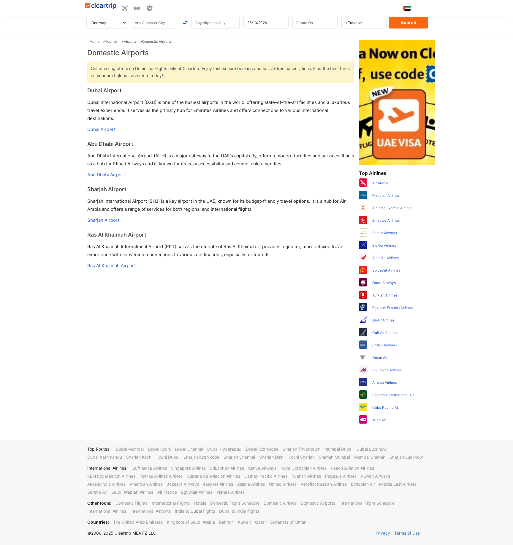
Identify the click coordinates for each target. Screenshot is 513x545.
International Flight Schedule (367, 503)
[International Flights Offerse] (149, 9)
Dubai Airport (101, 129)
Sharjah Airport (103, 220)
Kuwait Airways (375, 476)
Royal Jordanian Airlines (304, 467)
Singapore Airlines (188, 467)
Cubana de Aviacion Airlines (213, 476)
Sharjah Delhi (271, 457)
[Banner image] (397, 102)
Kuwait (244, 522)
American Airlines (146, 484)
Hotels (200, 503)
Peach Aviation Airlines (352, 467)
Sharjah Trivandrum (301, 448)
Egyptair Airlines (196, 492)
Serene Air (97, 492)
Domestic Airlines (280, 503)
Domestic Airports (318, 503)
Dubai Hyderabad (224, 448)
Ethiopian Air (363, 484)
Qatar (260, 522)
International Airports (150, 511)
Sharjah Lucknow (406, 457)
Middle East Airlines (398, 484)
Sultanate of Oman (288, 522)
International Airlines (106, 511)
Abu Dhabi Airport (106, 175)
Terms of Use (407, 533)
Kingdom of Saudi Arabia (191, 522)
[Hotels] (137, 9)
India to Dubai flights (195, 511)
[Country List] (407, 8)
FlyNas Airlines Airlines (161, 476)
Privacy (383, 533)
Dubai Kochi (159, 448)
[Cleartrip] (101, 6)
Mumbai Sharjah (369, 457)
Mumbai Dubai (338, 448)
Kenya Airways (262, 467)
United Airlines (283, 484)
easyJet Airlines (218, 484)
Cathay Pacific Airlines (265, 476)
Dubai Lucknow (372, 448)
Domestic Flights (131, 503)
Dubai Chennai (189, 448)
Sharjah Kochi (139, 457)
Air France (167, 492)
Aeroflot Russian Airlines (324, 484)
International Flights (171, 503)
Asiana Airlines (251, 484)
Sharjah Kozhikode (201, 457)
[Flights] (124, 9)
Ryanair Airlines (306, 476)
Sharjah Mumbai (334, 457)
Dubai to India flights (239, 511)
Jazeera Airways (183, 484)
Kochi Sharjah (302, 457)
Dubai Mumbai (130, 448)
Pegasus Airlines (341, 476)
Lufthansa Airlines (150, 467)
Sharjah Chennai (239, 457)
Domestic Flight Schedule (234, 503)
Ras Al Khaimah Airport (111, 265)
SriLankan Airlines (227, 467)
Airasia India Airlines (106, 484)
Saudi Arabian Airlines (132, 492)
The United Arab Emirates (138, 522)
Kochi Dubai (167, 457)
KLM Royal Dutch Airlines (111, 476)
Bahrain (226, 522)
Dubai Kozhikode (262, 448)
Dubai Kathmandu (104, 457)
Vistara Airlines (230, 492)
